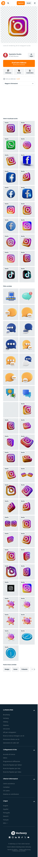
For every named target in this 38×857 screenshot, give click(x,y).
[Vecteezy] (3, 3)
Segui (31, 56)
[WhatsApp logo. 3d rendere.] (11, 161)
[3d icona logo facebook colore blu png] (11, 209)
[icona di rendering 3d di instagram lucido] (11, 128)
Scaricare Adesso (19, 63)
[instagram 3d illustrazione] (11, 388)
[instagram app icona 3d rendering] (11, 177)
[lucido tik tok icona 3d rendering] (11, 420)
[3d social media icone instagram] (11, 355)
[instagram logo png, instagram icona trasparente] (11, 291)
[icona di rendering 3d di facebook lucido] (11, 226)
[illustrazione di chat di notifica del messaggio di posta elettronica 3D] (11, 458)
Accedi (29, 3)
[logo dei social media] (11, 323)
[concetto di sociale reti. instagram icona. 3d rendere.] (11, 339)
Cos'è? (18, 79)
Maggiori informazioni (11, 83)
